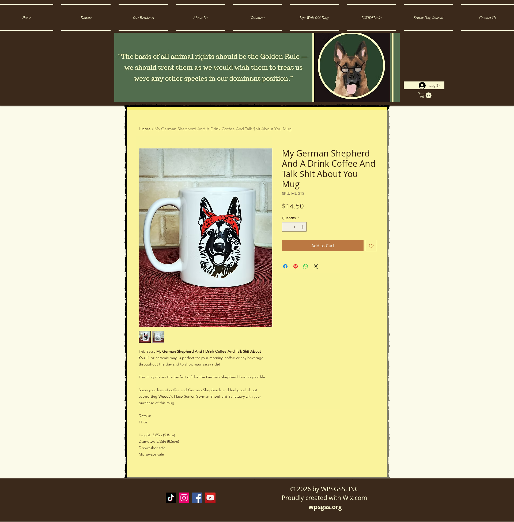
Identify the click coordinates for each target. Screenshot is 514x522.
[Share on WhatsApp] (306, 266)
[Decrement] (286, 227)
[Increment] (303, 227)
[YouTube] (210, 498)
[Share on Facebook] (285, 266)
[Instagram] (184, 498)
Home (145, 128)
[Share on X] (316, 266)
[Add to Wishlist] (371, 245)
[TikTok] (171, 498)
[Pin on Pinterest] (295, 266)
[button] (425, 95)
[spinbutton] (294, 227)
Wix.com (355, 498)
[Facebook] (197, 498)
